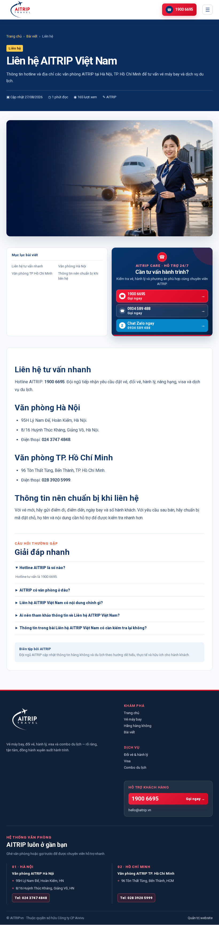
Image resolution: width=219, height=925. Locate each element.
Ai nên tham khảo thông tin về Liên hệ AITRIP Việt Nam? (69, 615)
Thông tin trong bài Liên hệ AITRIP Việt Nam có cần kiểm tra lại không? (83, 628)
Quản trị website (200, 918)
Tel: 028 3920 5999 (136, 898)
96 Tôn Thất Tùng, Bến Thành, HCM (146, 881)
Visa (127, 761)
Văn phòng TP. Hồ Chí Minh (32, 273)
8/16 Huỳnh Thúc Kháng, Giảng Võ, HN (43, 888)
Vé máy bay (133, 719)
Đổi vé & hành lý (136, 755)
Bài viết (31, 36)
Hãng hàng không (137, 726)
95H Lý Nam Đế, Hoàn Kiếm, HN (38, 881)
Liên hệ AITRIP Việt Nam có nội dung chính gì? (61, 603)
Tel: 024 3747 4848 (31, 898)
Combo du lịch (135, 767)
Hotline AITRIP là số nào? (42, 568)
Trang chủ (14, 36)
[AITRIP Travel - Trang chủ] (20, 10)
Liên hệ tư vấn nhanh (27, 266)
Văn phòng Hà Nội (72, 266)
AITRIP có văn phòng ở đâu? (44, 590)
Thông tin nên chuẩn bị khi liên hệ (78, 275)
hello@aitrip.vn (139, 810)
